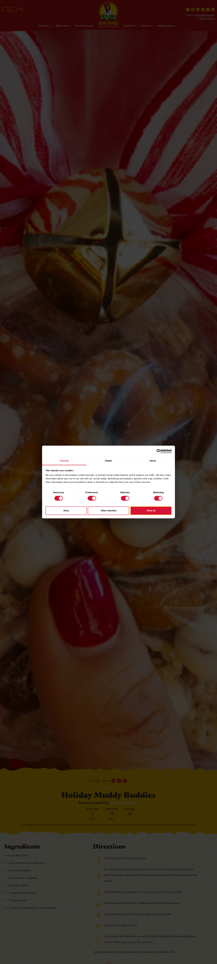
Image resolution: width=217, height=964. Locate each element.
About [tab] (153, 460)
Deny (66, 510)
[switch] (92, 498)
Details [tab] (108, 460)
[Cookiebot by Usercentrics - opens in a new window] (159, 451)
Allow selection (108, 510)
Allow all (151, 510)
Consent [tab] (64, 460)
